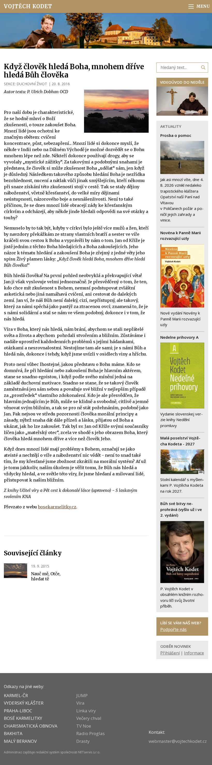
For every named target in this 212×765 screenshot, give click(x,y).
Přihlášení (170, 653)
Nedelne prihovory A (179, 337)
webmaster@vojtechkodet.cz (178, 741)
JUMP (82, 695)
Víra (80, 703)
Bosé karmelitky (23, 718)
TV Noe (83, 726)
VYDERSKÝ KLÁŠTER (23, 703)
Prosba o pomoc (175, 135)
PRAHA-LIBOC (18, 711)
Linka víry (86, 711)
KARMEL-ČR (16, 695)
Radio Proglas (90, 733)
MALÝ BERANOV (20, 741)
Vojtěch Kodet (28, 6)
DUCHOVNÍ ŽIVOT (32, 83)
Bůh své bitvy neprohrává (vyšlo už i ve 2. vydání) (181, 509)
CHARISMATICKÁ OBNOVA (30, 726)
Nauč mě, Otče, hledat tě (45, 576)
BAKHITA (13, 733)
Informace (194, 653)
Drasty (83, 741)
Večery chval (88, 718)
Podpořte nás (173, 629)
